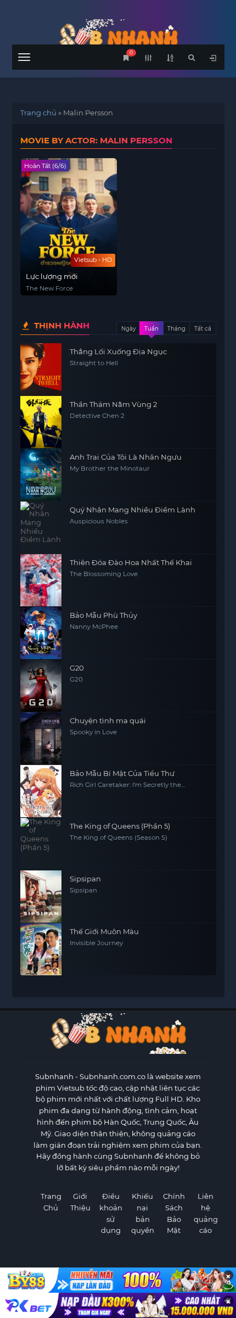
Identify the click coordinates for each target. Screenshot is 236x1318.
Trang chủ (38, 112)
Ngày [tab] (128, 328)
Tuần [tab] (151, 328)
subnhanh (118, 37)
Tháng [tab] (176, 328)
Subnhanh (54, 1076)
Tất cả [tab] (202, 328)
